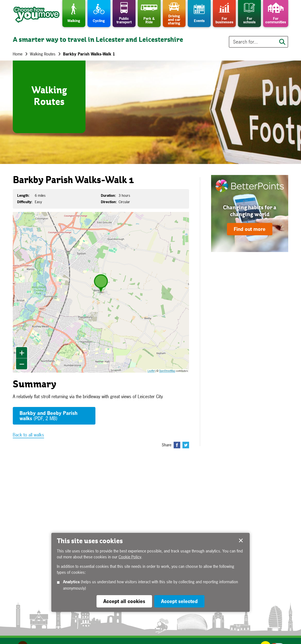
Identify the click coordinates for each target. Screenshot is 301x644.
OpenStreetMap (167, 370)
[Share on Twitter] (185, 445)
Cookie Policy (130, 557)
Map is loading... (103, 292)
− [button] (21, 364)
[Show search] (282, 42)
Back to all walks (28, 435)
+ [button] (21, 353)
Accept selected (241, 540)
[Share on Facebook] (177, 445)
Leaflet (151, 370)
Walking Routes (43, 54)
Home (17, 54)
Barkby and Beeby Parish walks (48, 416)
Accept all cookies (124, 601)
